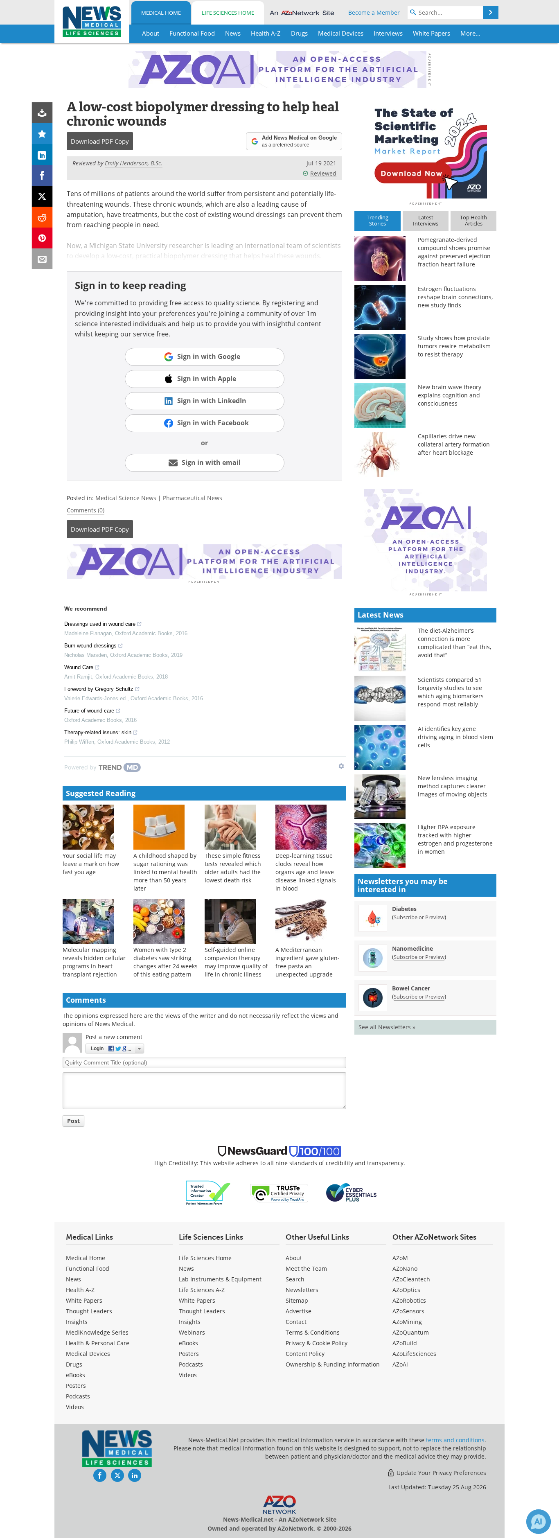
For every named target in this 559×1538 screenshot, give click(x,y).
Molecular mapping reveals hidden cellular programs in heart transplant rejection (94, 962)
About (294, 1258)
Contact (296, 1322)
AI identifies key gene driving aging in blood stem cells (455, 737)
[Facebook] (42, 175)
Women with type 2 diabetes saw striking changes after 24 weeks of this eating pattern (165, 962)
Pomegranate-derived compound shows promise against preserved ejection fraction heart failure (454, 252)
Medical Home (161, 12)
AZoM (400, 1258)
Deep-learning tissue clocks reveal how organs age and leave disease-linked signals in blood (305, 872)
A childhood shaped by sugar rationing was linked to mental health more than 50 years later (165, 872)
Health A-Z (80, 1290)
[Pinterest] (42, 238)
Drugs (74, 1364)
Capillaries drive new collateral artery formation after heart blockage (454, 444)
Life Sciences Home (228, 12)
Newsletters (302, 1290)
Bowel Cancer (411, 988)
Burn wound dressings (90, 646)
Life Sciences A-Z (202, 1290)
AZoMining (407, 1322)
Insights (77, 1322)
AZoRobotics (409, 1300)
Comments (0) (85, 510)
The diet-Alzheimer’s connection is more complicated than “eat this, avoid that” (454, 643)
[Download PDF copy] (42, 112)
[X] (42, 196)
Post (73, 1121)
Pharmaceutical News (192, 498)
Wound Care (78, 667)
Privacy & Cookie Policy (316, 1343)
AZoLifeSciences (414, 1354)
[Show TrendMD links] (341, 766)
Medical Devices (88, 1354)
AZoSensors (408, 1311)
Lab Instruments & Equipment (220, 1279)
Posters (76, 1385)
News (73, 1279)
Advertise (298, 1311)
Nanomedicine (412, 948)
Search (295, 1279)
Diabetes (404, 909)
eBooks (75, 1375)
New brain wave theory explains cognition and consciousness (449, 395)
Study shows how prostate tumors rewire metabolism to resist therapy (454, 346)
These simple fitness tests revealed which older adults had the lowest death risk (233, 868)
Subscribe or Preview (419, 917)
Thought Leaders (89, 1311)
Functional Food (87, 1268)
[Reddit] (42, 217)
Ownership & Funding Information (333, 1364)
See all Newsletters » (386, 1027)
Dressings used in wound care (99, 624)
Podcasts (78, 1396)
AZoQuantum (410, 1332)
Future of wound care (89, 711)
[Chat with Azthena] (538, 1521)
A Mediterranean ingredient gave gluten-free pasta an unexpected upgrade (307, 962)
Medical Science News (125, 498)
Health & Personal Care (97, 1343)
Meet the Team (306, 1268)
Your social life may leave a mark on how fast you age (91, 864)
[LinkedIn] (42, 154)
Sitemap (297, 1300)
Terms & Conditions (313, 1332)
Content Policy (305, 1354)
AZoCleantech (411, 1279)
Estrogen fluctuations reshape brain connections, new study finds (455, 297)
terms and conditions (455, 1440)
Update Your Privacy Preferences (440, 1473)
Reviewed (323, 173)
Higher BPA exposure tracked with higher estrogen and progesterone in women (455, 839)
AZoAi (400, 1364)
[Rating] (42, 133)
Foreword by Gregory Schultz (98, 689)
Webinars (192, 1332)
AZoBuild (404, 1343)
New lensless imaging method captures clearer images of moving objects (452, 786)
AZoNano (404, 1268)
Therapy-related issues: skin (97, 732)
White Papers (84, 1300)
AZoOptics (406, 1290)
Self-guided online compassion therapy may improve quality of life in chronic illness (236, 962)
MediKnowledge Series (97, 1332)
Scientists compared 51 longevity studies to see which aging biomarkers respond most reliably (451, 692)
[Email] (42, 258)
